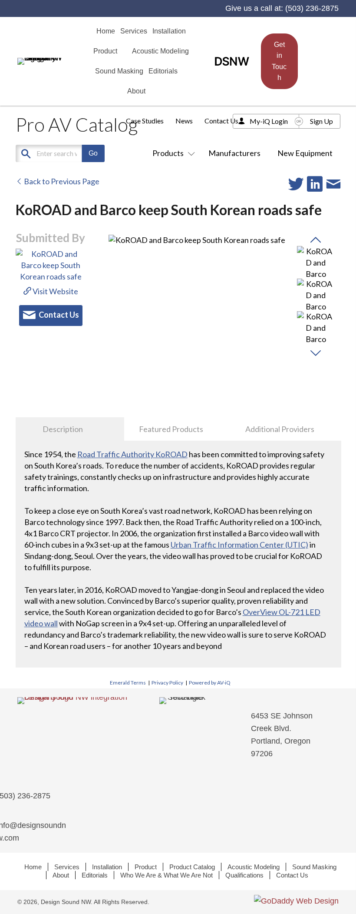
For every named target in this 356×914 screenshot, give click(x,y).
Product (146, 867)
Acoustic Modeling (253, 867)
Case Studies (145, 120)
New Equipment (305, 153)
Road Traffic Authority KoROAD (132, 454)
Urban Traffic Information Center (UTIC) (239, 544)
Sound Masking (314, 867)
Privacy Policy (167, 682)
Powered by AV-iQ (210, 682)
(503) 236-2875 (312, 8)
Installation (107, 867)
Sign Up (321, 121)
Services (66, 867)
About (61, 875)
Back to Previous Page (61, 181)
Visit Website (54, 291)
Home (33, 867)
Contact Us (221, 120)
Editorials (95, 875)
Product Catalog (192, 867)
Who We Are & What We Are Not (166, 875)
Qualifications (244, 875)
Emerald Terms (128, 682)
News (184, 120)
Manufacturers (234, 153)
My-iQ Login (269, 121)
